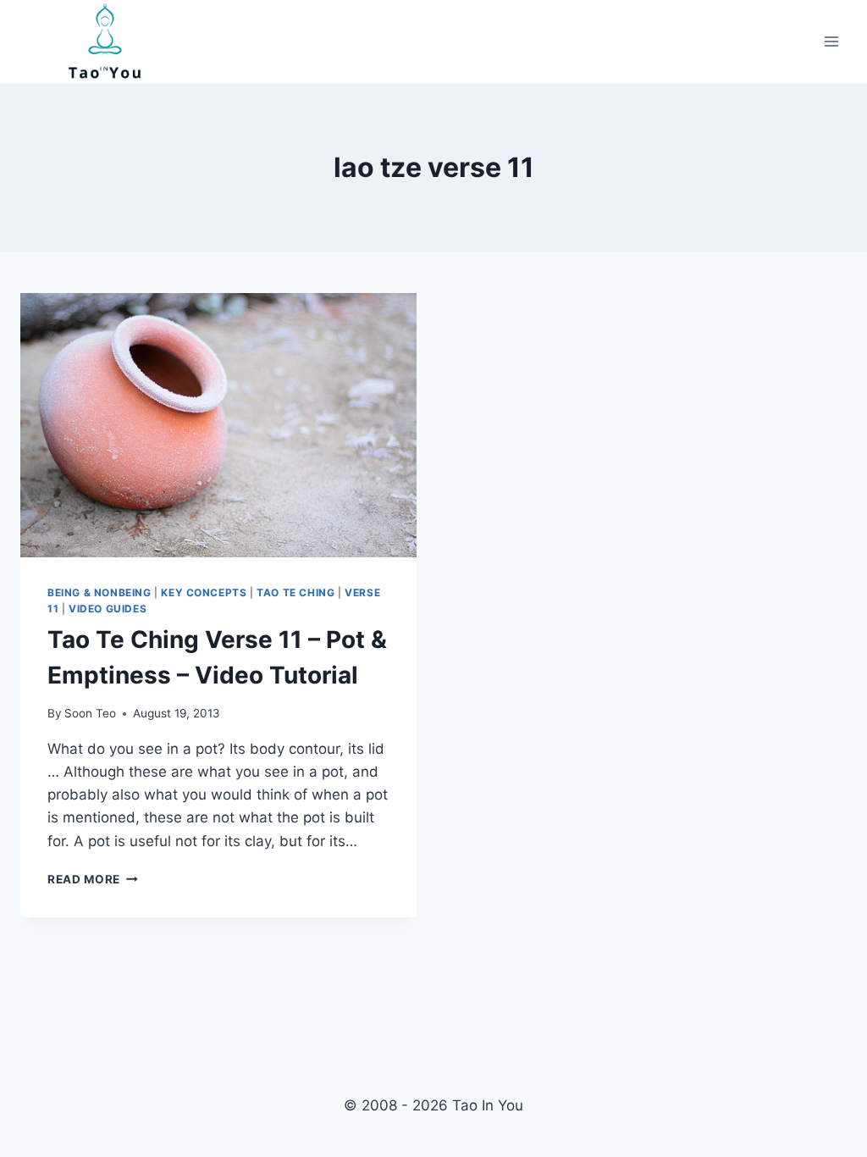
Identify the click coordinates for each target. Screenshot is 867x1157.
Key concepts (203, 592)
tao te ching (295, 592)
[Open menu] (831, 42)
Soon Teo (90, 713)
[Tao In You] (105, 41)
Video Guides (107, 608)
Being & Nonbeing (99, 592)
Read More (92, 879)
